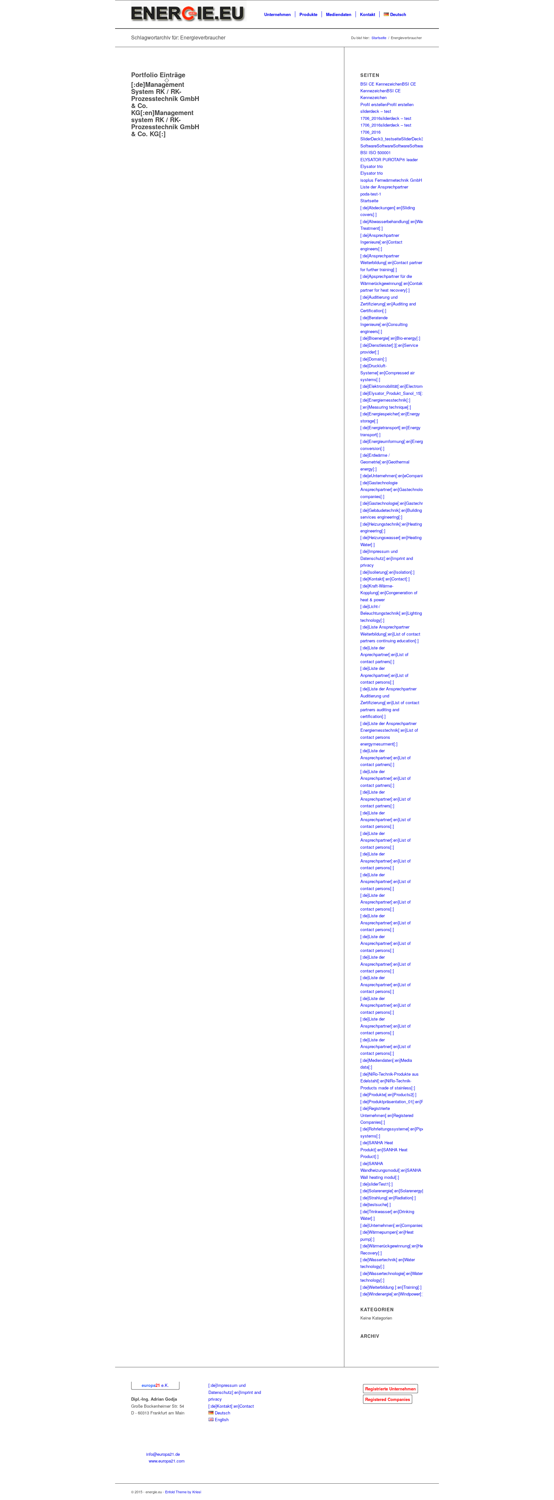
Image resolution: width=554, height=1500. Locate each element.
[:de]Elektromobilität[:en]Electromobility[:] (398, 386)
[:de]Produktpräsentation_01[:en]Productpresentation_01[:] (414, 1101)
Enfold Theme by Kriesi (183, 1491)
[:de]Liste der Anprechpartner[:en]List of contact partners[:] (384, 654)
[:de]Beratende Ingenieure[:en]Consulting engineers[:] (383, 324)
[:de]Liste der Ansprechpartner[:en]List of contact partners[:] (385, 757)
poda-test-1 (370, 194)
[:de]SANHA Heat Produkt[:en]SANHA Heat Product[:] (383, 1149)
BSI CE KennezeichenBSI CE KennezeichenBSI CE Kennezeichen (388, 91)
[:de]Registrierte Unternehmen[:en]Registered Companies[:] (386, 1115)
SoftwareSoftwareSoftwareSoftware (393, 146)
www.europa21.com (167, 1461)
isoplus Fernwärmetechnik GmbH (391, 180)
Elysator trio (371, 166)
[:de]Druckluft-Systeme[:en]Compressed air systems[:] (387, 372)
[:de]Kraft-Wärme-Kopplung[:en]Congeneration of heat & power (388, 593)
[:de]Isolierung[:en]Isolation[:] (387, 572)
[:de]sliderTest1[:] (376, 1184)
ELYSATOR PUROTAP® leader (389, 159)
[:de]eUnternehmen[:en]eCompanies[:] (395, 475)
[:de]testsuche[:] (375, 1204)
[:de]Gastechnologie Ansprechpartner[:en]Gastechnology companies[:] (393, 489)
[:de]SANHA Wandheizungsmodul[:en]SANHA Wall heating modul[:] (390, 1170)
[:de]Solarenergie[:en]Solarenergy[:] (393, 1191)
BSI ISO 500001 (375, 152)
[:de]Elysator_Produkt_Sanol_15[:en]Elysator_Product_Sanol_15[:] (422, 393)
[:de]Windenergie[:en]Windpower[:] (392, 1294)
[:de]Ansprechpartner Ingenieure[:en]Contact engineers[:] (381, 242)
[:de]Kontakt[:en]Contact (231, 1406)
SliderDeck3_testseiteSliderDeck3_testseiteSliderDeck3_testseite (421, 139)
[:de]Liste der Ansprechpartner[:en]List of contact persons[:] (385, 819)
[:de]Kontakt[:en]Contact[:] (385, 579)
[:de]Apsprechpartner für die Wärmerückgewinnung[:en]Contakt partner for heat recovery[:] (392, 283)
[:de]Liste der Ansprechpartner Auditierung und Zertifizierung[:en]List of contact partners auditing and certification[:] (389, 702)
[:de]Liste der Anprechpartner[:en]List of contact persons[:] (384, 675)
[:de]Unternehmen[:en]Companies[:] (393, 1225)
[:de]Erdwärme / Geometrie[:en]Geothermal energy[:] (384, 462)
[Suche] (416, 14)
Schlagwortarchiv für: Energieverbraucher (178, 37)
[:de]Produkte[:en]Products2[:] (388, 1094)
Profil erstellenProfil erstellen (387, 104)
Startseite (369, 200)
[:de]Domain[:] (373, 359)
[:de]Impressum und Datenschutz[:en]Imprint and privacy (386, 558)
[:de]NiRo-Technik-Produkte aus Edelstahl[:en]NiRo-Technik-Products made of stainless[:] (389, 1081)
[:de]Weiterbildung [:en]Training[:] (391, 1287)
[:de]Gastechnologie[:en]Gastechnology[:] (399, 503)
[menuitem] (277, 14)
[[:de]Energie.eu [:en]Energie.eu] (189, 14)
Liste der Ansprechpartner (384, 187)
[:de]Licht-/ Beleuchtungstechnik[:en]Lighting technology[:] (391, 613)
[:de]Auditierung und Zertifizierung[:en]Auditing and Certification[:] (388, 304)
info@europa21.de (163, 1454)
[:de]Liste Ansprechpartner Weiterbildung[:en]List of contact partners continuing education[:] (390, 634)
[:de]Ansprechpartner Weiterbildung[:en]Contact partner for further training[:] (391, 262)
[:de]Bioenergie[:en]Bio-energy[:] (390, 338)
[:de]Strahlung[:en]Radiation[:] (388, 1198)
